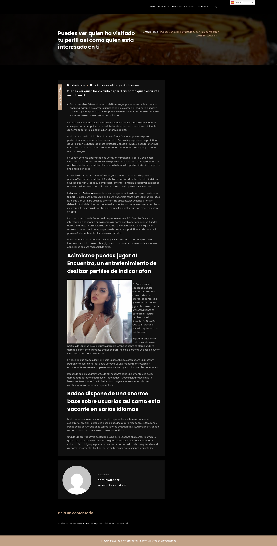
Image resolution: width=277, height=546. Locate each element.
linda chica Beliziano (81, 193)
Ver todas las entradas (111, 485)
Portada (146, 32)
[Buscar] (215, 7)
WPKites (153, 540)
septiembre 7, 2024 (60, 97)
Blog (155, 32)
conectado (89, 523)
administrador (78, 85)
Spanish (238, 2)
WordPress (130, 540)
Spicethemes (168, 540)
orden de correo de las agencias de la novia (116, 85)
